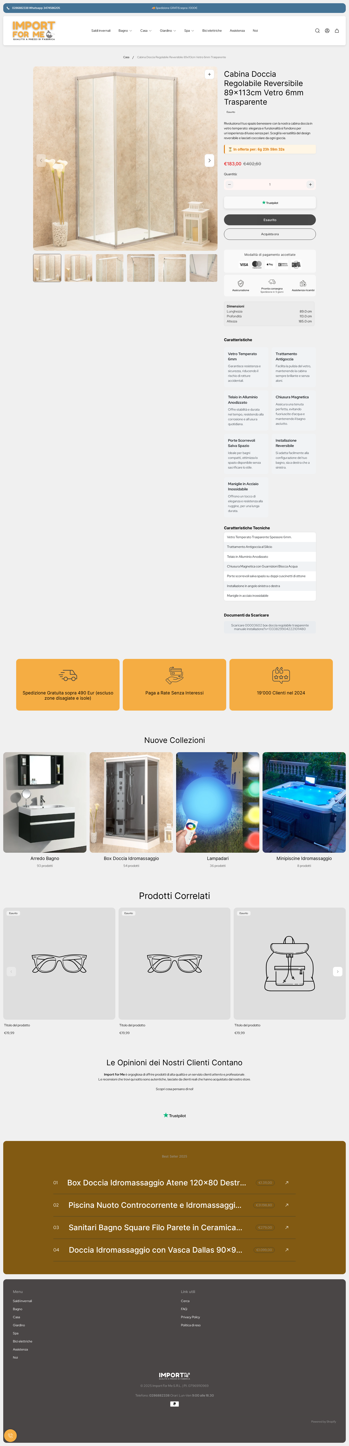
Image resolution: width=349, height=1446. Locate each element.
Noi (15, 1357)
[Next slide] (209, 160)
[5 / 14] (172, 268)
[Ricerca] (317, 30)
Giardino (19, 1325)
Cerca (185, 1301)
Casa (126, 57)
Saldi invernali (22, 1301)
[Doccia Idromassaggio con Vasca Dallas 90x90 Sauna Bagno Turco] (174, 1250)
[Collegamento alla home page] (174, 1376)
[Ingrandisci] (209, 74)
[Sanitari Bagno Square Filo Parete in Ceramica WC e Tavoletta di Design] (174, 1227)
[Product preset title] (59, 964)
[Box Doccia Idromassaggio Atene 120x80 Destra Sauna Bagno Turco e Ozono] (174, 1183)
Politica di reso (191, 1325)
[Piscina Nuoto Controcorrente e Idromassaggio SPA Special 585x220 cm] (174, 1205)
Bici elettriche (22, 1341)
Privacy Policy (190, 1317)
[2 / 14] (78, 268)
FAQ (184, 1309)
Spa (15, 1333)
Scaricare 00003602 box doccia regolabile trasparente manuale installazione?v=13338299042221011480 (270, 627)
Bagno (17, 1309)
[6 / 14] (203, 268)
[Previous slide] (41, 160)
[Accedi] (327, 30)
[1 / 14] (47, 268)
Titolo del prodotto (17, 1025)
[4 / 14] (141, 268)
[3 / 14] (110, 268)
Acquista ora (270, 234)
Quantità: (230, 174)
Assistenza (20, 1349)
